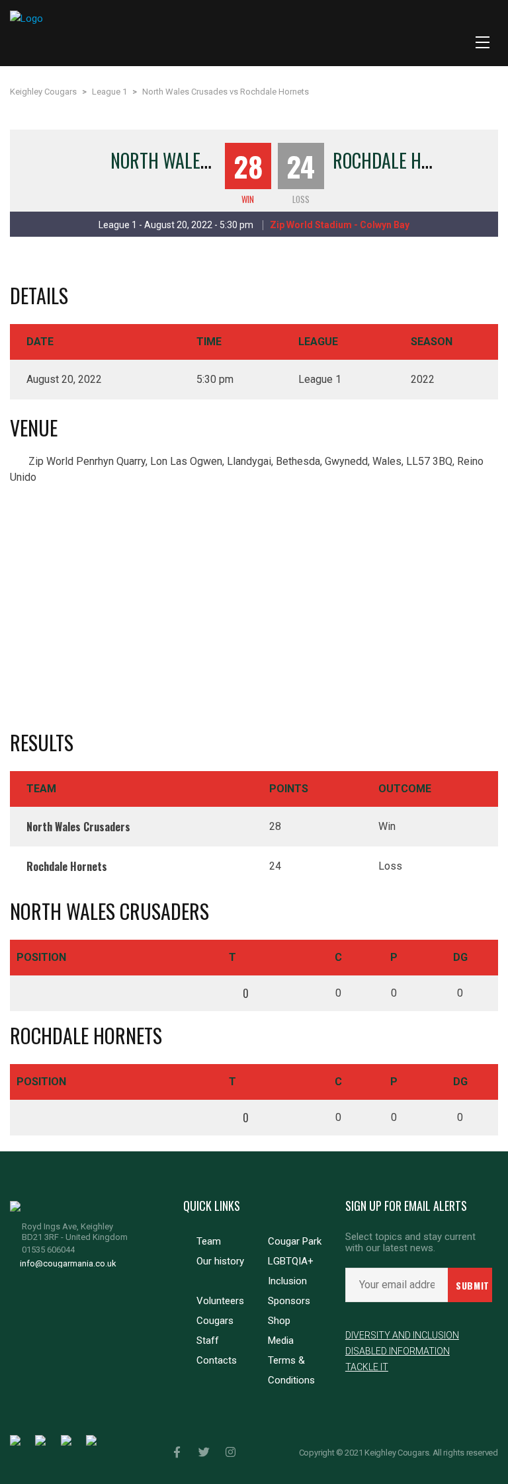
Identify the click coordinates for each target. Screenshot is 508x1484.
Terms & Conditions (291, 1370)
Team (208, 1241)
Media (281, 1340)
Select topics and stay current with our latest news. (410, 1242)
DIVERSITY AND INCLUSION (402, 1335)
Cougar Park (294, 1241)
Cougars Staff (214, 1330)
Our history (220, 1261)
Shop (279, 1321)
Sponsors (289, 1301)
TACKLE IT (366, 1367)
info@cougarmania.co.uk (68, 1263)
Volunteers (220, 1301)
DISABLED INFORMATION (397, 1351)
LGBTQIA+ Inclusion (291, 1271)
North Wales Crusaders (203, 160)
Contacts (216, 1360)
